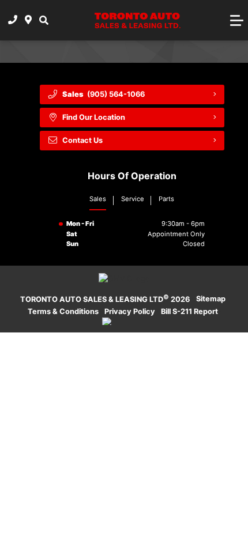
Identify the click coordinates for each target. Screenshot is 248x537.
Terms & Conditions (63, 311)
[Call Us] (13, 20)
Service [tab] (132, 199)
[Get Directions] (28, 20)
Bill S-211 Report (189, 311)
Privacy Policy (129, 311)
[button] (44, 20)
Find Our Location (93, 117)
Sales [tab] (97, 199)
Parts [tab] (166, 199)
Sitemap (211, 298)
